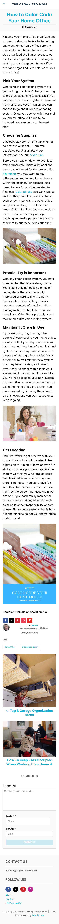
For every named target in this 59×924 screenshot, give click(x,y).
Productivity (32, 633)
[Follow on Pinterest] (24, 889)
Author (35, 625)
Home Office (10, 647)
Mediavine (38, 915)
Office (23, 633)
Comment (10, 786)
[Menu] (4, 4)
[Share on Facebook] (6, 620)
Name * (11, 816)
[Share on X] (12, 620)
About (8, 895)
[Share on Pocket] (24, 620)
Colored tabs (23, 191)
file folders (9, 174)
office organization (30, 647)
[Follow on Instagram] (31, 889)
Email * (11, 828)
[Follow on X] (16, 889)
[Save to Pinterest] (18, 620)
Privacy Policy (13, 903)
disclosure (36, 155)
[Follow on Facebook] (9, 889)
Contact (9, 899)
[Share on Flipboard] (30, 620)
